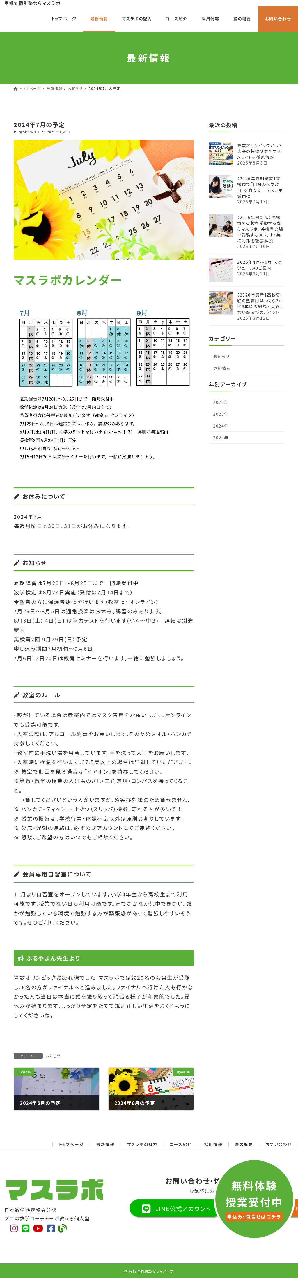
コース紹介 (181, 1144)
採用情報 (213, 1144)
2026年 (221, 402)
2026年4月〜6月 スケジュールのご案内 (259, 264)
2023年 (221, 437)
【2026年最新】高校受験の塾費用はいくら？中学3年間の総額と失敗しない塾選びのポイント (260, 303)
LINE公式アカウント (181, 1208)
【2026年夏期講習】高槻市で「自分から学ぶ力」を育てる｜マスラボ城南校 (260, 186)
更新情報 (222, 368)
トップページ (71, 1144)
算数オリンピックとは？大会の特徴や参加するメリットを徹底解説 (259, 151)
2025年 (221, 414)
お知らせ (53, 1055)
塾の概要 (244, 1144)
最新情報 (105, 1144)
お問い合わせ (278, 1144)
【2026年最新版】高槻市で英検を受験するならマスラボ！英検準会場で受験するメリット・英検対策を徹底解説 (260, 228)
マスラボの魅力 (142, 1144)
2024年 (221, 426)
